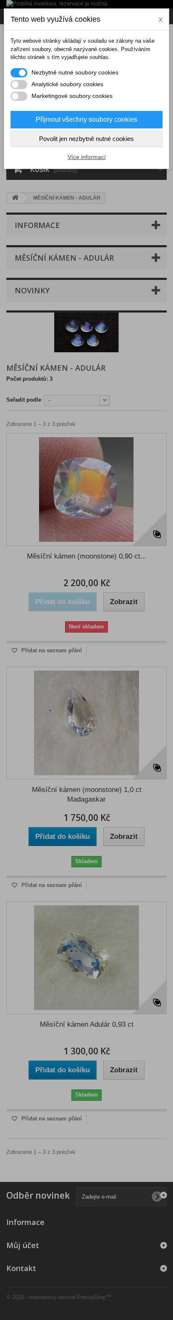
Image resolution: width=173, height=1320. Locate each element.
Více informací (87, 157)
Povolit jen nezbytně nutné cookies (86, 138)
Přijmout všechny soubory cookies (86, 119)
